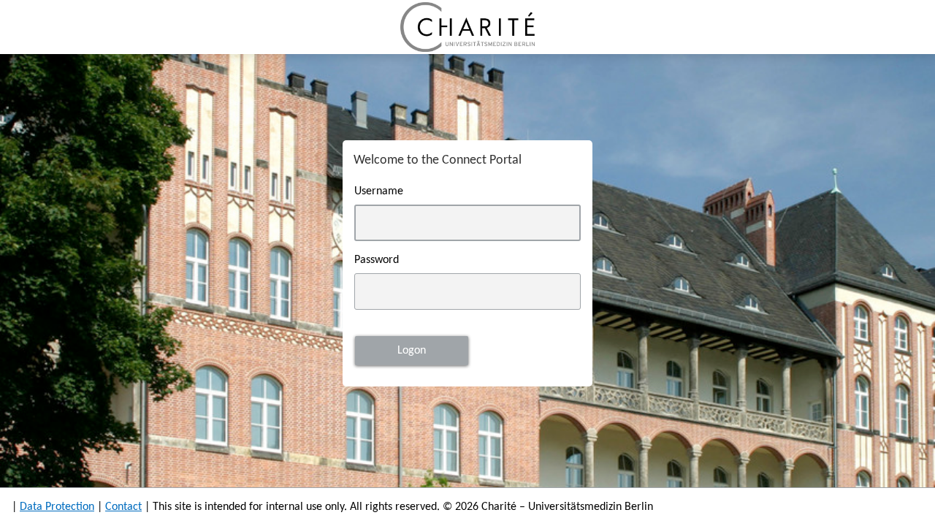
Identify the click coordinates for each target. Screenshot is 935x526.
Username (378, 191)
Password (376, 260)
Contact (123, 507)
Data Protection (57, 507)
